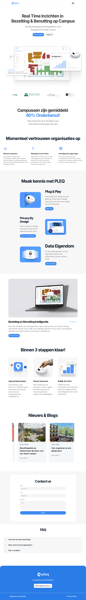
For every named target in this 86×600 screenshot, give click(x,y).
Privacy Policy (72, 596)
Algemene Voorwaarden (17, 596)
